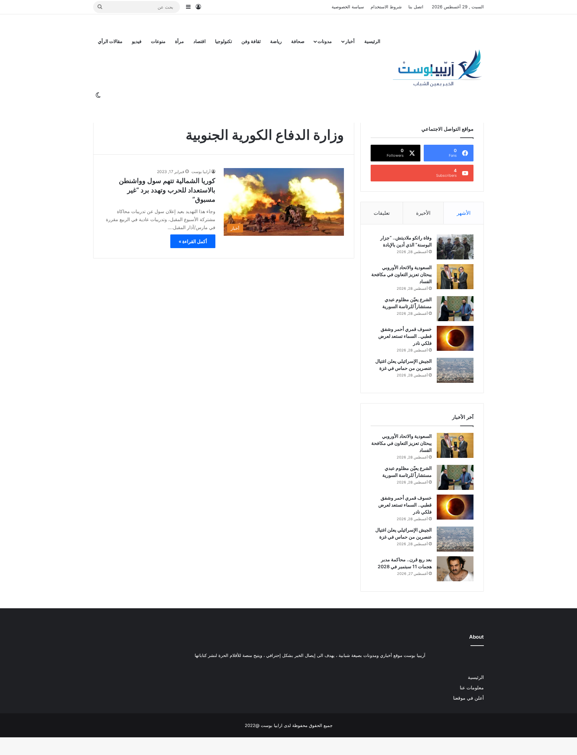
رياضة (276, 41)
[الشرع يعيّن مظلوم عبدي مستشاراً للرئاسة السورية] (455, 308)
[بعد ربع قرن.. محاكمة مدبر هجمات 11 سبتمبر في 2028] (455, 568)
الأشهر (463, 213)
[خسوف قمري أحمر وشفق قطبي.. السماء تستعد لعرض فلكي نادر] (455, 338)
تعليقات (382, 213)
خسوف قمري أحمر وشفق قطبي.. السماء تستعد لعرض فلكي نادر (405, 336)
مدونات (325, 41)
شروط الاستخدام (386, 6)
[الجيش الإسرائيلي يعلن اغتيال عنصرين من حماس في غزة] (455, 370)
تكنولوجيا (223, 41)
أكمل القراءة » (193, 241)
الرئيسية (372, 41)
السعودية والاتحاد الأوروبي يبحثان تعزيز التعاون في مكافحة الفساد (401, 274)
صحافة (298, 41)
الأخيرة (423, 213)
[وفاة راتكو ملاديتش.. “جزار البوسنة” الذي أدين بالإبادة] (455, 246)
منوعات (158, 41)
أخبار (350, 41)
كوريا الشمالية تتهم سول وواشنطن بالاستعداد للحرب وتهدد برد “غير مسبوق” (167, 190)
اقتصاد (199, 41)
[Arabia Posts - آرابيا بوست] (438, 68)
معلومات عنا (472, 687)
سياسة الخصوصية (348, 6)
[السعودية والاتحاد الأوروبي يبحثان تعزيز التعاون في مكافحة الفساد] (455, 276)
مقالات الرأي (110, 41)
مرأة (179, 41)
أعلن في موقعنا (468, 698)
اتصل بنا (415, 6)
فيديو (137, 41)
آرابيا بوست (200, 171)
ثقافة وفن (251, 41)
